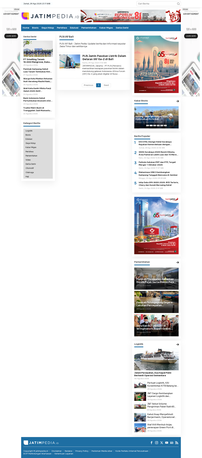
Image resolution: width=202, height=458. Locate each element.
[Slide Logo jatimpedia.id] (50, 15)
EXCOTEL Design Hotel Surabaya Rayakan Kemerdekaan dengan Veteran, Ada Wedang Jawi (155, 143)
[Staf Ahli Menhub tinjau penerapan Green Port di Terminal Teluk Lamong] (140, 427)
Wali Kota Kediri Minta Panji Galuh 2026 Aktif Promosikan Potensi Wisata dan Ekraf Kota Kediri (37, 89)
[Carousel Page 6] (165, 125)
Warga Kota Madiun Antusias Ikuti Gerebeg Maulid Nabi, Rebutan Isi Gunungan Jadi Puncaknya (37, 80)
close (16, 9)
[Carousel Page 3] (154, 125)
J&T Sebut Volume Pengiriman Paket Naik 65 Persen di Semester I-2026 (161, 405)
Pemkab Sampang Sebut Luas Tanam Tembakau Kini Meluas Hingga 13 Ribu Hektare (36, 70)
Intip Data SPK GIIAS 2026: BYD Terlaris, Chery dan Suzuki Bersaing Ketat (158, 183)
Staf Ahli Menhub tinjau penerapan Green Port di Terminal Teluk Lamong (160, 426)
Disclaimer (56, 451)
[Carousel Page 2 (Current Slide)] (151, 125)
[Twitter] (162, 443)
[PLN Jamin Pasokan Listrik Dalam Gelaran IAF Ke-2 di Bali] (69, 61)
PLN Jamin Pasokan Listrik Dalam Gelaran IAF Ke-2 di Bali (104, 57)
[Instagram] (157, 443)
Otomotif (30, 168)
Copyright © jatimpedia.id (35, 451)
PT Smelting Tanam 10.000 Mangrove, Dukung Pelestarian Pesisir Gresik (37, 60)
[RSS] (177, 443)
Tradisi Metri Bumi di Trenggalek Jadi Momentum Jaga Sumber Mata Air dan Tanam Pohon (37, 109)
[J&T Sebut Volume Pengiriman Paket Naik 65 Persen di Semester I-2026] (140, 405)
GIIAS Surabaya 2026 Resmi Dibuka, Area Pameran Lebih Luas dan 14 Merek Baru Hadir (158, 153)
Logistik (29, 131)
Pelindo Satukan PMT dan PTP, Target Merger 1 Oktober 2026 (157, 163)
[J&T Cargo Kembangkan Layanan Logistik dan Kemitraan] (140, 396)
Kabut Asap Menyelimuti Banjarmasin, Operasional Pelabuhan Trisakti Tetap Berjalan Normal (160, 416)
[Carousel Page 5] (161, 125)
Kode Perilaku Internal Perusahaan (131, 451)
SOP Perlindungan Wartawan (37, 453)
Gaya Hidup (47, 27)
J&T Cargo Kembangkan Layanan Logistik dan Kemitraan (160, 395)
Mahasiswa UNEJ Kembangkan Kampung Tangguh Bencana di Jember (158, 173)
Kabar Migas (106, 27)
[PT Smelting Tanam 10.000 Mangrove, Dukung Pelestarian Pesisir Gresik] (38, 49)
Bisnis (35, 27)
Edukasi (74, 27)
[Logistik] (177, 344)
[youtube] (167, 443)
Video (28, 160)
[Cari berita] (178, 3)
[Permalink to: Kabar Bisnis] (177, 101)
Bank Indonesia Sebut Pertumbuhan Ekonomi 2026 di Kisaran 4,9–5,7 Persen (37, 99)
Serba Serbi (122, 27)
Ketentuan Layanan (63, 453)
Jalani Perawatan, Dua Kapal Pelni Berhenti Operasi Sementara (152, 374)
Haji (27, 177)
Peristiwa (62, 27)
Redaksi (68, 451)
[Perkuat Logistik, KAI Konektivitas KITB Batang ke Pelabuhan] (140, 384)
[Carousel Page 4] (158, 125)
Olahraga (30, 172)
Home (26, 27)
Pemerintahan (88, 27)
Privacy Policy (81, 451)
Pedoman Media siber (101, 451)
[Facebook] (151, 443)
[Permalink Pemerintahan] (177, 262)
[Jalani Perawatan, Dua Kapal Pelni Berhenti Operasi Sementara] (156, 359)
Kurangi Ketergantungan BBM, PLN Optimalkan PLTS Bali (154, 117)
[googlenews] (172, 443)
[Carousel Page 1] (147, 125)
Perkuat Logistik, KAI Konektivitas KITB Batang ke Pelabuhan (162, 384)
